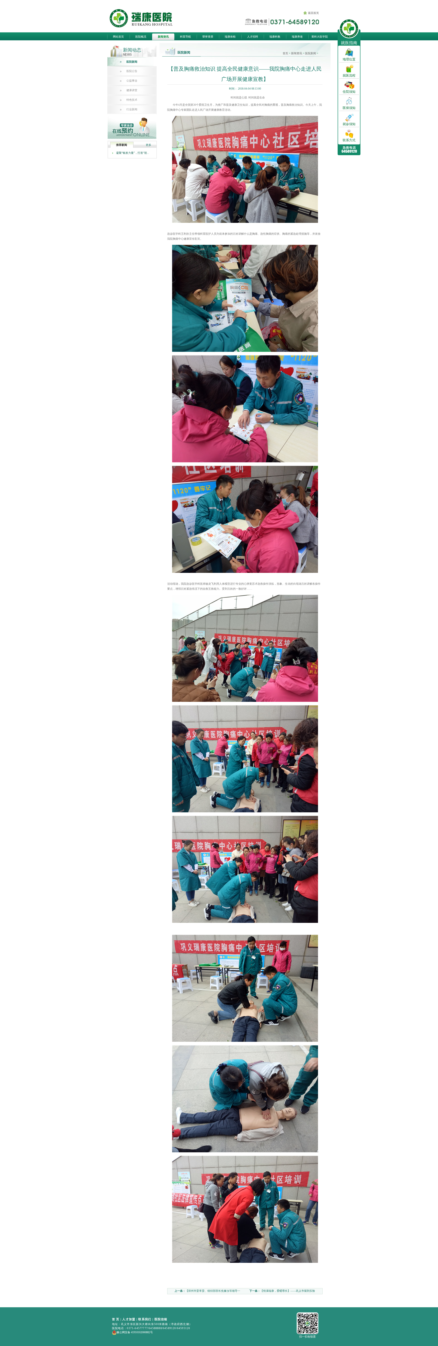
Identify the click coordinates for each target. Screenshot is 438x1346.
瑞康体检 (230, 36)
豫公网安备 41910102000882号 (135, 1332)
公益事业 (131, 80)
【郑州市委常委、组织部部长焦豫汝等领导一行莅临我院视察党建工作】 (204, 1291)
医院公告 (131, 71)
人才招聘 (252, 36)
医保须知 (349, 108)
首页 (285, 53)
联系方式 (349, 140)
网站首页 (118, 36)
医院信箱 (160, 1319)
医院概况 (140, 36)
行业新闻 (131, 109)
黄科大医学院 (319, 36)
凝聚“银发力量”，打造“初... (132, 152)
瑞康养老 (297, 36)
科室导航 (185, 36)
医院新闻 (131, 61)
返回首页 (313, 13)
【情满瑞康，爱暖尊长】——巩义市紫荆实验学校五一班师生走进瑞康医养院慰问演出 (279, 1291)
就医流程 (349, 75)
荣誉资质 (207, 36)
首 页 (116, 1319)
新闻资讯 (163, 36)
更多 (148, 145)
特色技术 (131, 99)
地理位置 (349, 59)
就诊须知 (349, 124)
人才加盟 (128, 1319)
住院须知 (349, 91)
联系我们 (144, 1319)
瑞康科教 (274, 36)
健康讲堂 (131, 90)
